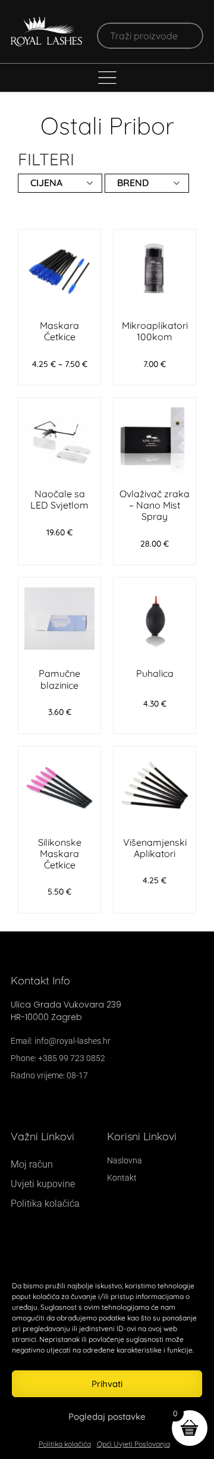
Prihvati (107, 1383)
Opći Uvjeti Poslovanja (133, 1443)
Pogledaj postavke (107, 1416)
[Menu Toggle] (107, 77)
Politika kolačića (65, 1443)
